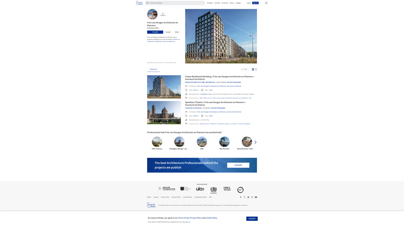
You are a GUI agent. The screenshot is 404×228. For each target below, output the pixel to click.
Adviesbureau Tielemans (208, 124)
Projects (210, 3)
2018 (210, 116)
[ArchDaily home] (139, 3)
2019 (210, 90)
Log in (249, 3)
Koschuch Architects (234, 86)
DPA (201, 98)
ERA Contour (207, 98)
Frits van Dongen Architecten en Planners (211, 86)
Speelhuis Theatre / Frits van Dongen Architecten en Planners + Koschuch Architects (215, 104)
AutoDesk (203, 94)
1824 (195, 116)
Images (238, 3)
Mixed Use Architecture (195, 82)
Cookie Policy (211, 217)
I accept (252, 218)
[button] (244, 69)
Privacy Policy (196, 217)
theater (188, 108)
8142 (195, 90)
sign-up (188, 222)
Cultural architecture (168, 41)
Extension (197, 108)
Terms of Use (183, 217)
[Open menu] (266, 3)
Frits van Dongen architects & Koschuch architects (230, 98)
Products (225, 3)
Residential (210, 82)
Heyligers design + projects (227, 124)
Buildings (158, 41)
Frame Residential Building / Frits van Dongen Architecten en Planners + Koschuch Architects (219, 78)
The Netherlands (233, 82)
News (232, 3)
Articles (217, 3)
